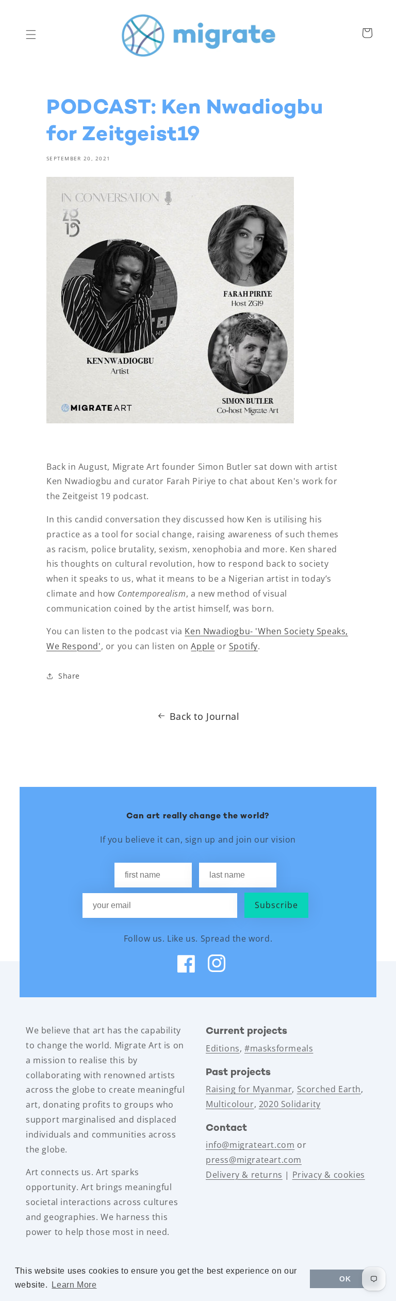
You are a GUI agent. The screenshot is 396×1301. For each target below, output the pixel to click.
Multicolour (230, 1104)
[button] (31, 34)
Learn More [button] (74, 1284)
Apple (202, 646)
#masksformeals (278, 1048)
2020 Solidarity (290, 1104)
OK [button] (345, 1279)
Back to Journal (205, 716)
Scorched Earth (329, 1089)
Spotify (243, 646)
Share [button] (69, 676)
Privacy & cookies (328, 1174)
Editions (223, 1048)
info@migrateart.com (250, 1144)
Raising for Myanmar (249, 1089)
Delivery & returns (244, 1174)
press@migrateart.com (254, 1159)
